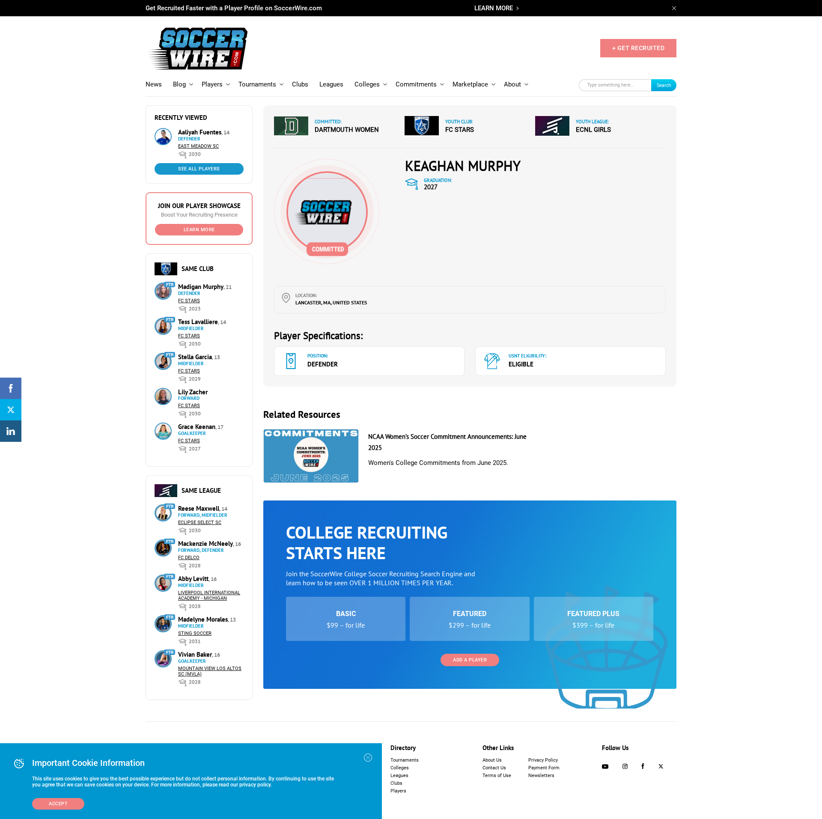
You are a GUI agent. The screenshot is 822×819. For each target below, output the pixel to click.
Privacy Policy (543, 760)
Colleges (367, 84)
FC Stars (189, 301)
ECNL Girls (593, 130)
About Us (492, 760)
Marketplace (470, 84)
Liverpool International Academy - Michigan (209, 595)
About (512, 84)
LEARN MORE (493, 8)
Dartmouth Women (347, 130)
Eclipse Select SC (199, 522)
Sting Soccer (194, 633)
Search (664, 85)
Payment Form (544, 768)
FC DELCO (189, 557)
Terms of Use (496, 775)
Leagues (331, 84)
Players (212, 84)
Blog (179, 84)
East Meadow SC (198, 146)
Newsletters (541, 775)
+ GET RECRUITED (638, 48)
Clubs (300, 84)
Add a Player (470, 660)
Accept (58, 804)
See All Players (199, 169)
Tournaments (257, 84)
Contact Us (494, 768)
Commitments (416, 84)
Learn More (199, 229)
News (154, 84)
